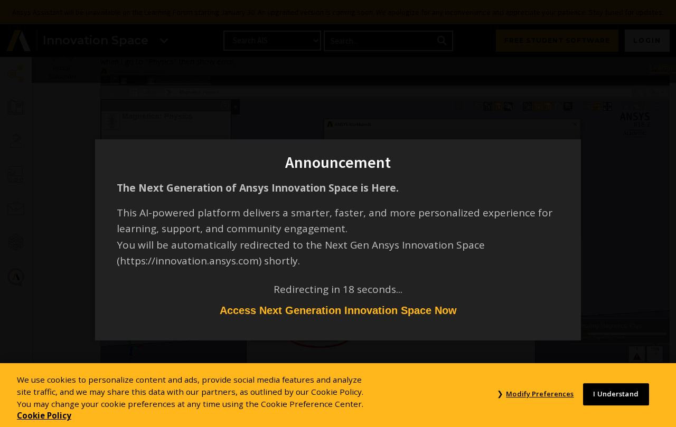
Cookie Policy (44, 415)
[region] (338, 395)
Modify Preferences (540, 394)
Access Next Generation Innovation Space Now (338, 310)
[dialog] (338, 213)
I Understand (616, 394)
